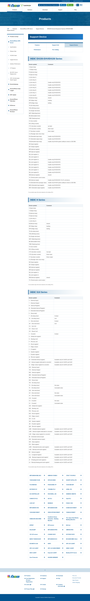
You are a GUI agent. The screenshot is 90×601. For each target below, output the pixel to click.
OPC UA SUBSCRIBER (54, 548)
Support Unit (55, 45)
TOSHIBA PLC (51, 489)
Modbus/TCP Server (71, 552)
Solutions (29, 9)
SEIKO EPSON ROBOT (54, 512)
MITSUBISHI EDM (52, 507)
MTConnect (51, 525)
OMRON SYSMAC (52, 475)
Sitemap (44, 589)
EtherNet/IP (33, 529)
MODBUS (50, 503)
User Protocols (34, 557)
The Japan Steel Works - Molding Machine (72, 518)
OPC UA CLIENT (34, 548)
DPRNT (32, 525)
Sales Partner (75, 580)
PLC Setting (55, 49)
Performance (37, 49)
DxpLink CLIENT (52, 552)
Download (45, 9)
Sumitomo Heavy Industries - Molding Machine (53, 518)
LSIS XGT (32, 503)
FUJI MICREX (33, 484)
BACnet (68, 525)
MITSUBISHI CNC (34, 507)
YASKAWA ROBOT (35, 512)
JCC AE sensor (34, 534)
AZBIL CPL (69, 489)
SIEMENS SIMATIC (71, 494)
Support (60, 9)
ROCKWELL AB (52, 494)
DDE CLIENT (33, 552)
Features (37, 45)
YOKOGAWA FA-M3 (35, 480)
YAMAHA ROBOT (70, 512)
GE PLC (50, 498)
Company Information (66, 1)
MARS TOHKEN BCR (35, 539)
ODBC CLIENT (70, 548)
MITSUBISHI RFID (52, 529)
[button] (81, 5)
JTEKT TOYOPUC (71, 475)
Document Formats (76, 577)
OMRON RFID (69, 529)
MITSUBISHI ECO (52, 539)
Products (14, 9)
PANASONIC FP (52, 484)
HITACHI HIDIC (52, 480)
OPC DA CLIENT (70, 543)
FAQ (75, 9)
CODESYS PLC (34, 498)
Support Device (74, 45)
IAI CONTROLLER (34, 494)
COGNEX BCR (52, 534)
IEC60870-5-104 (34, 543)
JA (75, 5)
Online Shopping (76, 582)
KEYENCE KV (33, 489)
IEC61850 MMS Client (71, 539)
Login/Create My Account (78, 1)
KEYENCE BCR (70, 534)
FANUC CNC (69, 503)
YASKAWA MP (70, 484)
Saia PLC (68, 498)
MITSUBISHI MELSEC (35, 475)
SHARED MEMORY (53, 557)
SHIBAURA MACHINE (35, 518)
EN (77, 5)
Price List (74, 575)
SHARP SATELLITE (71, 480)
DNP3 (49, 543)
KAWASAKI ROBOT (71, 507)
